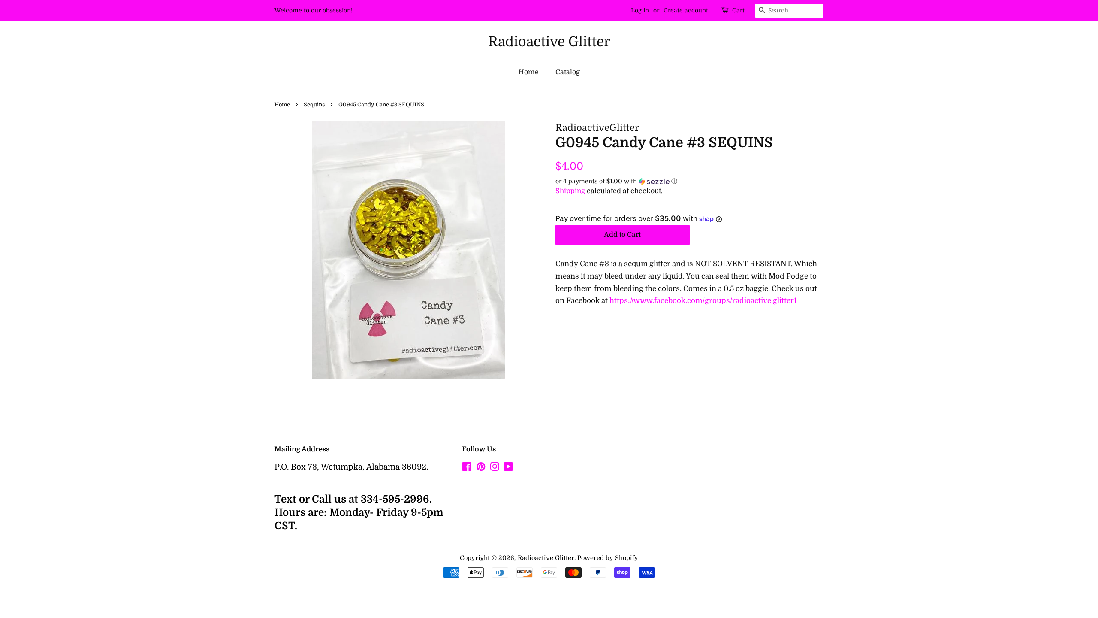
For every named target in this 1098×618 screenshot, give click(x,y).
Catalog (567, 72)
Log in (640, 10)
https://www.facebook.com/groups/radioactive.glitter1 (703, 301)
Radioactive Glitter (549, 42)
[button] (689, 181)
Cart (738, 10)
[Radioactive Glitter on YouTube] (508, 468)
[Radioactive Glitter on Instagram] (494, 468)
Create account (686, 10)
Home (529, 72)
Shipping (570, 191)
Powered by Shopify (607, 557)
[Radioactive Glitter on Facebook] (467, 468)
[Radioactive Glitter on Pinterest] (481, 468)
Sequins (314, 105)
